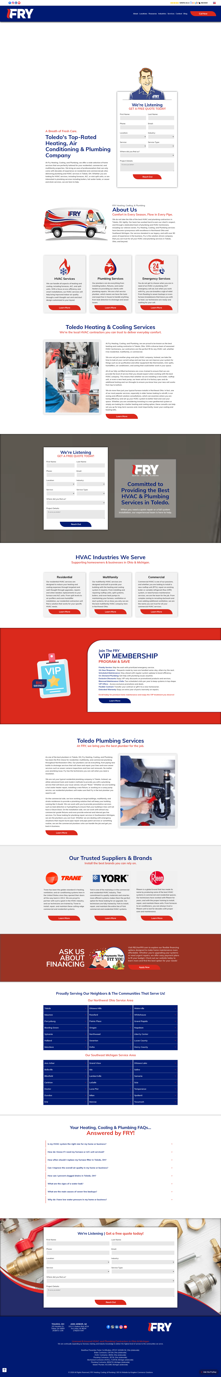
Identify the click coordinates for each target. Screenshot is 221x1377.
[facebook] (10, 3)
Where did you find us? (130, 151)
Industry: (152, 133)
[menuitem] (135, 14)
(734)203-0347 (78, 1331)
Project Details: (126, 161)
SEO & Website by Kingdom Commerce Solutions (134, 1372)
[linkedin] (16, 3)
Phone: (123, 123)
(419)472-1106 (57, 1331)
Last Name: (153, 114)
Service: (123, 142)
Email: (150, 123)
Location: (124, 133)
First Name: (125, 114)
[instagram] (13, 3)
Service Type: (154, 142)
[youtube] (19, 3)
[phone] (112, 1327)
